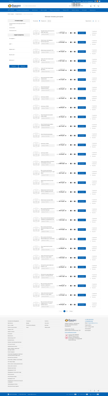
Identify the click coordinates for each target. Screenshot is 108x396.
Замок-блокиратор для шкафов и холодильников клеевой (47, 125)
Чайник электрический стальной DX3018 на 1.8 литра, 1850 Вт (47, 294)
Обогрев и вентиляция (12, 368)
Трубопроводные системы (13, 384)
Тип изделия (11, 38)
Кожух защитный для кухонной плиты (46, 247)
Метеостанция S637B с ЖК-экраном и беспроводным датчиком (47, 162)
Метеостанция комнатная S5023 (47, 199)
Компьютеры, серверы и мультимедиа (15, 359)
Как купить (47, 323)
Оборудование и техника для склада (14, 372)
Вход (74, 1)
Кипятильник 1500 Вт (45, 106)
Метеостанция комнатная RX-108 (47, 50)
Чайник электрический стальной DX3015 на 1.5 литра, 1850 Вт (47, 256)
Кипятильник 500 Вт (44, 152)
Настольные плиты (12, 30)
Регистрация (78, 1)
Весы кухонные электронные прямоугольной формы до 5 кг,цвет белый (47, 228)
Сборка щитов (47, 327)
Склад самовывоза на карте (70, 332)
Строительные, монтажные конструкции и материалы (15, 381)
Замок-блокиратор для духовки (46, 134)
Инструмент (84, 10)
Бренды (27, 323)
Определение (90, 1)
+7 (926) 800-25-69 (22, 394)
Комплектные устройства (12, 357)
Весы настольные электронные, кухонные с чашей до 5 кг (47, 284)
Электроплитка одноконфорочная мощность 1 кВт (47, 266)
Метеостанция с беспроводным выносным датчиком (47, 41)
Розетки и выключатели (55, 10)
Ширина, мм (11, 49)
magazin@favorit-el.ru (93, 323)
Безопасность (93, 10)
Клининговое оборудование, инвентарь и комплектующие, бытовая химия (15, 355)
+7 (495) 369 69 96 (89, 319)
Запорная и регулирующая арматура (14, 342)
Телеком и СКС (66, 10)
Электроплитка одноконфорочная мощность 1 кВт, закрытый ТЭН (47, 275)
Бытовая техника (11, 340)
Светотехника (35, 10)
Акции (27, 327)
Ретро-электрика (11, 374)
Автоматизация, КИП (12, 337)
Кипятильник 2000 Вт (45, 96)
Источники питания (11, 344)
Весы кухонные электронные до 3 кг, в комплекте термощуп (47, 209)
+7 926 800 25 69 (89, 321)
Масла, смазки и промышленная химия (15, 363)
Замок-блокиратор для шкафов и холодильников (47, 78)
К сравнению (94, 31)
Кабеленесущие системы (12, 346)
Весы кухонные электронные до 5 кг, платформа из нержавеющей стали (47, 218)
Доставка (46, 325)
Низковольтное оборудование (22, 10)
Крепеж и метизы (75, 10)
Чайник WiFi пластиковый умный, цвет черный (47, 59)
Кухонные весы (12, 27)
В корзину (82, 32)
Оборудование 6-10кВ (12, 370)
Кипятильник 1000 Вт (45, 143)
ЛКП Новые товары (11, 361)
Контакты (11, 1)
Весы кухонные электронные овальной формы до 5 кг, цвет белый (47, 238)
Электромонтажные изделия (13, 386)
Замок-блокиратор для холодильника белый (45, 87)
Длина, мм (11, 60)
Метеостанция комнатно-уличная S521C (47, 181)
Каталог (12, 10)
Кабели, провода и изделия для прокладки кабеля (13, 349)
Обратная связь (13, 394)
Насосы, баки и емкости (12, 365)
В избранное (94, 33)
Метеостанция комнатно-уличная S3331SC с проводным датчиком (47, 190)
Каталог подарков (11, 351)
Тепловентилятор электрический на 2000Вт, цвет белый (47, 31)
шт (76, 33)
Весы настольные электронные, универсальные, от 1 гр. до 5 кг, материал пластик (47, 303)
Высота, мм (11, 54)
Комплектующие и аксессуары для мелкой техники (17, 24)
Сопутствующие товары (12, 376)
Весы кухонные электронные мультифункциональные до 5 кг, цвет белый (48, 171)
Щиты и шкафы (44, 10)
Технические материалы (30, 325)
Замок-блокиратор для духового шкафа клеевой (47, 115)
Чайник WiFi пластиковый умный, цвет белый (47, 69)
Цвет (10, 43)
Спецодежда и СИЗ (11, 378)
